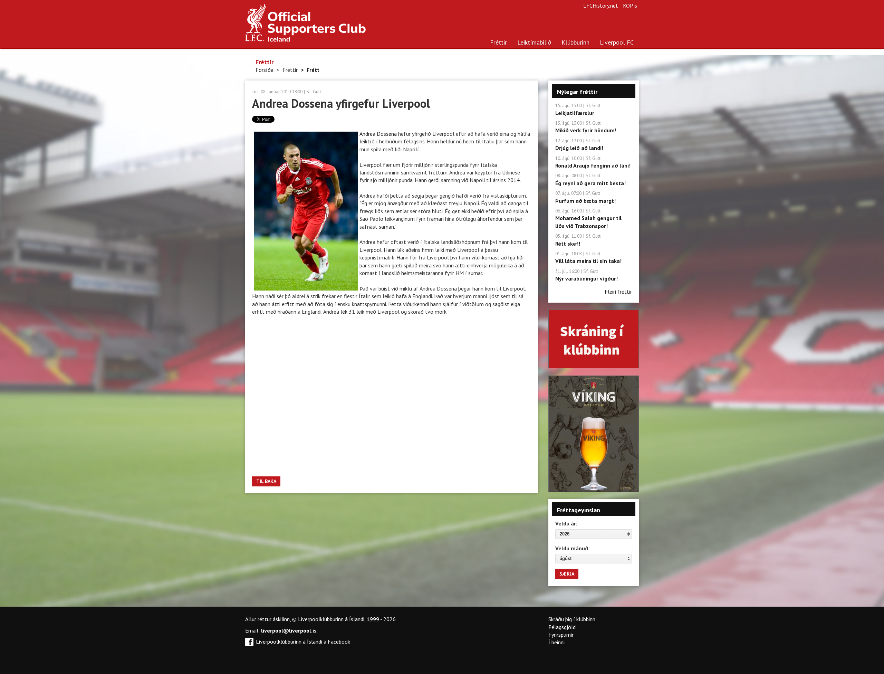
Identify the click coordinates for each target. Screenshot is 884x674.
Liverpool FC (617, 42)
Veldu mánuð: (572, 548)
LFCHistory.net (600, 5)
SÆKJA (566, 574)
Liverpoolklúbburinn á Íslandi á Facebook (303, 641)
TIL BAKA (266, 481)
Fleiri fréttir (618, 291)
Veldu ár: (566, 523)
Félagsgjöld (562, 627)
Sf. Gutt (313, 91)
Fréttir (498, 42)
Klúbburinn (575, 42)
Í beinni (556, 642)
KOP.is (630, 5)
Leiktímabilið (534, 42)
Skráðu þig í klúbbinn (571, 619)
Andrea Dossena (378, 133)
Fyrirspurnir (561, 634)
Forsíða (264, 69)
